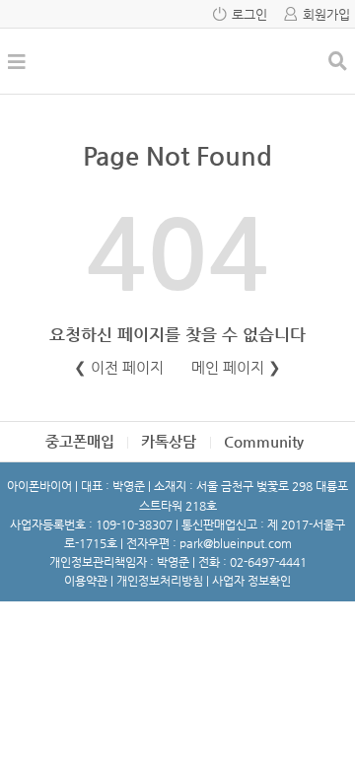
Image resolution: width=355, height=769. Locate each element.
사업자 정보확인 (251, 581)
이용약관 (85, 581)
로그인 (249, 14)
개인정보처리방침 (159, 581)
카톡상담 (168, 441)
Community (264, 441)
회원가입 (326, 14)
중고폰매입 (79, 441)
